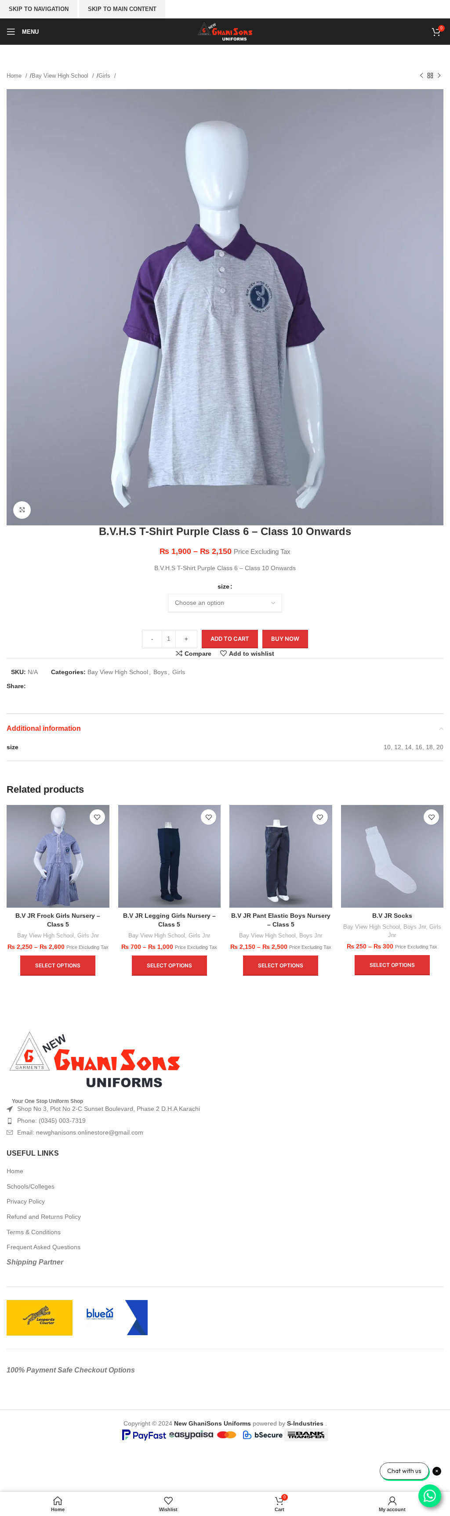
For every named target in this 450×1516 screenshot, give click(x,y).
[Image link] (94, 1059)
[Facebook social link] (35, 686)
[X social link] (49, 686)
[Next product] (439, 76)
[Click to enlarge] (22, 510)
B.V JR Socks (392, 915)
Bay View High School (61, 75)
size (223, 586)
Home (15, 75)
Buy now (285, 638)
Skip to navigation (39, 9)
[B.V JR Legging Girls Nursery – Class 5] (169, 856)
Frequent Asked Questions (43, 1246)
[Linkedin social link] (77, 686)
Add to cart (229, 638)
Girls (105, 75)
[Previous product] (421, 76)
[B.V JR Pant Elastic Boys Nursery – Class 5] (280, 856)
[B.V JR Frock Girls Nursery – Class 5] (58, 856)
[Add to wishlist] (97, 817)
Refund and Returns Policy (44, 1216)
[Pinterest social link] (63, 686)
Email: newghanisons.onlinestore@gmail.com (80, 1132)
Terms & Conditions (34, 1232)
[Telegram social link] (91, 686)
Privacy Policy (26, 1201)
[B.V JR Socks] (392, 856)
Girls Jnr (88, 935)
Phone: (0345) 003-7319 (51, 1120)
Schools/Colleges (30, 1186)
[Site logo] (225, 31)
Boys (160, 671)
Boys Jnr (310, 935)
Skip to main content (122, 9)
